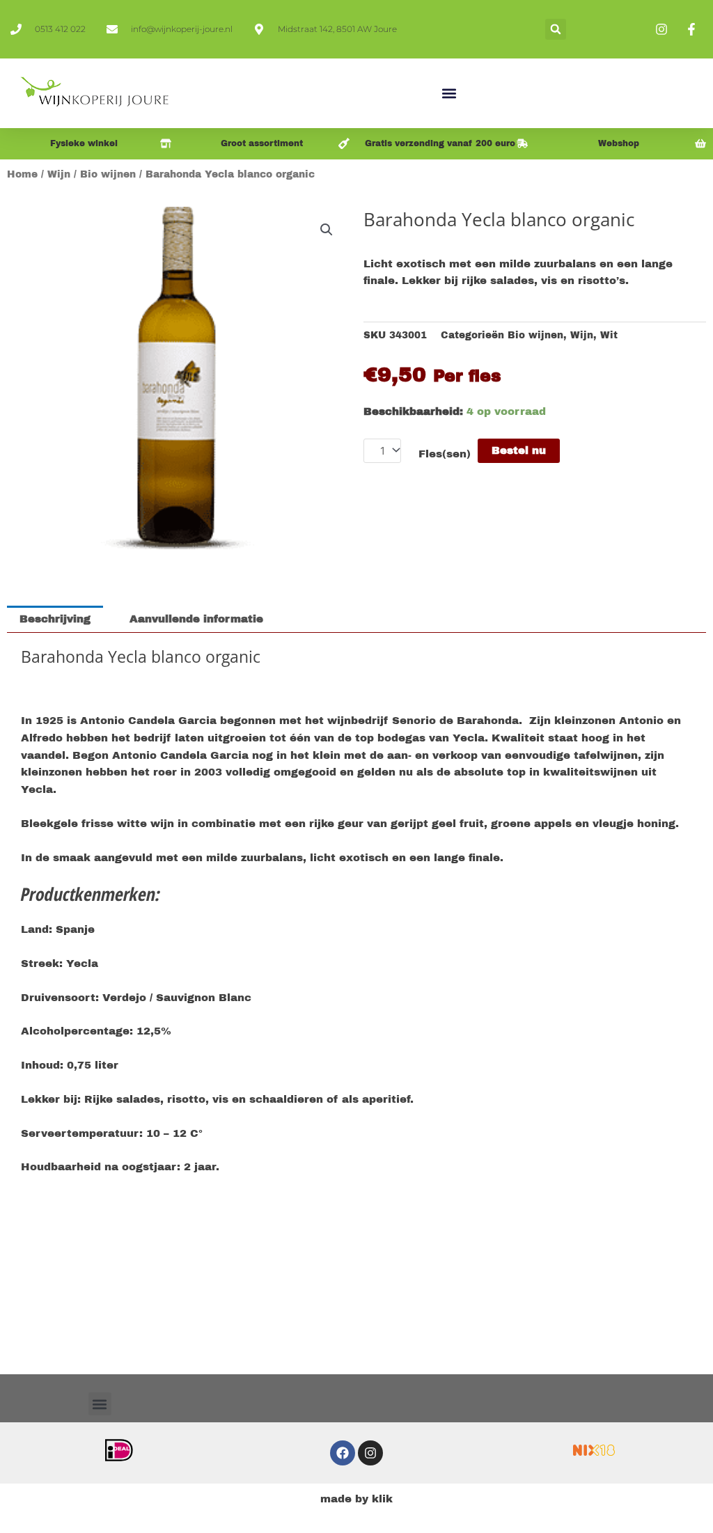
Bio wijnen (108, 174)
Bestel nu (519, 450)
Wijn (58, 174)
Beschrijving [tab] (55, 618)
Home (22, 174)
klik (382, 1498)
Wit (609, 335)
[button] (555, 29)
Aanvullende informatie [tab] (196, 618)
